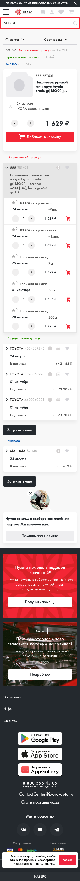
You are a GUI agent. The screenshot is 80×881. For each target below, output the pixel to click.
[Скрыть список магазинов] (6, 167)
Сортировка (53, 39)
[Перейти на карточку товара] (19, 84)
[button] (40, 180)
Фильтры (12, 39)
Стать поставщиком (40, 802)
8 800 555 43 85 (40, 783)
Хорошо (67, 860)
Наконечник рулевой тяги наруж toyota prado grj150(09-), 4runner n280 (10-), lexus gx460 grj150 (52, 86)
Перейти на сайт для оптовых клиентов (37, 3)
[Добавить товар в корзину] (68, 218)
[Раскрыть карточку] (6, 348)
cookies (40, 856)
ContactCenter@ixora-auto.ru (46, 794)
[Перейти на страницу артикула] (58, 168)
